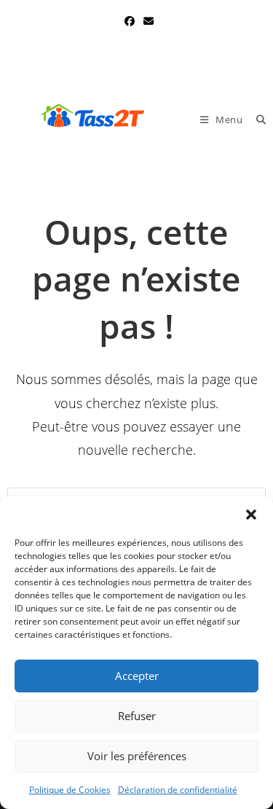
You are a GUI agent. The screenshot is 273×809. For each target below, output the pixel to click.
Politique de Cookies (70, 789)
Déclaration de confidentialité (177, 789)
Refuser (137, 715)
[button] (251, 514)
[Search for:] (255, 119)
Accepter (137, 675)
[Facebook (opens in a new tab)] (129, 21)
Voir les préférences (136, 756)
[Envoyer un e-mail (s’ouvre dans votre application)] (146, 21)
